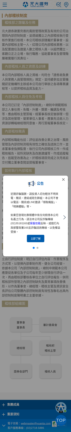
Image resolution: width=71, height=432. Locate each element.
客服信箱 (35, 223)
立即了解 (36, 238)
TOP (61, 420)
